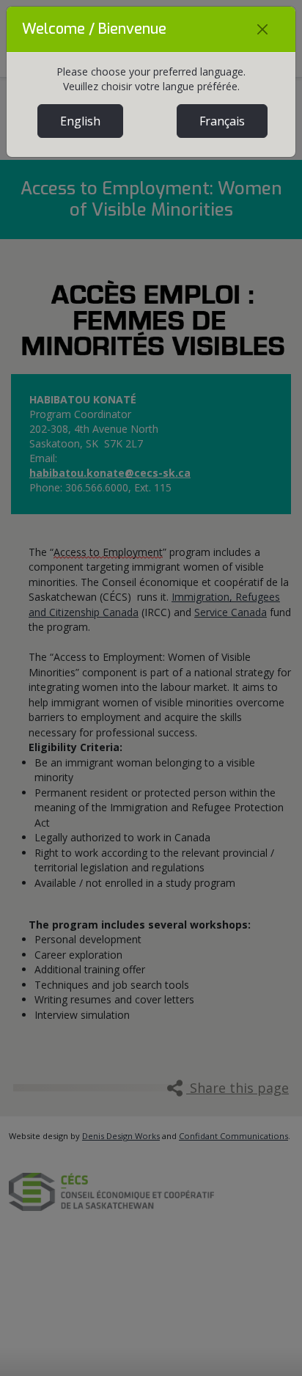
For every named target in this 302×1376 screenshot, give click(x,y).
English (80, 121)
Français (222, 121)
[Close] (262, 29)
